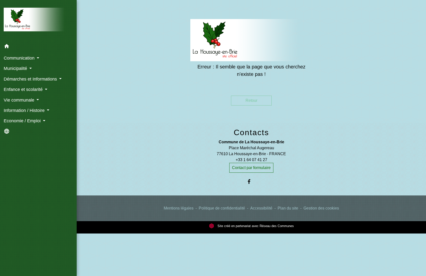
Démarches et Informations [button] (31, 79)
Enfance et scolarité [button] (24, 89)
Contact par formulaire (251, 168)
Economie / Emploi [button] (23, 120)
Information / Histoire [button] (25, 110)
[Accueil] (38, 20)
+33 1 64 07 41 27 (251, 160)
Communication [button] (20, 58)
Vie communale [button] (20, 100)
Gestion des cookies (321, 208)
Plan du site (288, 208)
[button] (38, 47)
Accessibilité (261, 208)
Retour (251, 100)
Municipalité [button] (16, 68)
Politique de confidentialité (222, 208)
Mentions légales (179, 208)
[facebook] (251, 181)
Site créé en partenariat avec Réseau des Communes (255, 226)
